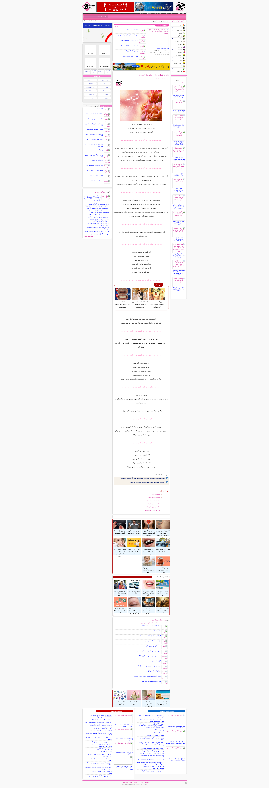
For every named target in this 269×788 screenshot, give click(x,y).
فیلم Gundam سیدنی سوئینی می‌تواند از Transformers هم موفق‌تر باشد (101, 716)
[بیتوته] (89, 11)
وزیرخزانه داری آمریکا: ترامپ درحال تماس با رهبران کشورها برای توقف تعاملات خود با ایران (150, 763)
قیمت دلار (106, 87)
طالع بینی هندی (107, 71)
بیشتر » (116, 25)
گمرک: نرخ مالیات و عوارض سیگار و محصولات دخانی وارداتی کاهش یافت (99, 220)
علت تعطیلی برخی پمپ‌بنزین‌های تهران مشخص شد (176, 726)
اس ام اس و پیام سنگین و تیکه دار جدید (128, 35)
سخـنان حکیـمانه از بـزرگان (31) (94, 139)
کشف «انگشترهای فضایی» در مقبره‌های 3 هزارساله (98, 722)
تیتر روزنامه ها (105, 97)
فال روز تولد (94, 71)
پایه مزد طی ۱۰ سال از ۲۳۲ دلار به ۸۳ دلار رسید (97, 214)
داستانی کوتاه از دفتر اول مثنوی (152, 671)
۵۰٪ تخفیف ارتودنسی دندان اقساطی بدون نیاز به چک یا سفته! (147, 482)
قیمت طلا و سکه (104, 83)
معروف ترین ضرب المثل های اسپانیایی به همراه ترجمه (147, 651)
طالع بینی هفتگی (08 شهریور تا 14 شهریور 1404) (178, 126)
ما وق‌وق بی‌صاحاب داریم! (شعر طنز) (151, 681)
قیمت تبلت (105, 94)
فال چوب (100, 71)
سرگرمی (183, 21)
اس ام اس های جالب (174, 21)
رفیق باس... (100, 149)
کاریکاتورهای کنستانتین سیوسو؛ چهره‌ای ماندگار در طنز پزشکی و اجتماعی (178, 272)
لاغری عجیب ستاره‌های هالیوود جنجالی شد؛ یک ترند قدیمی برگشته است (123, 768)
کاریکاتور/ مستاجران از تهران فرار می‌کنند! (150, 635)
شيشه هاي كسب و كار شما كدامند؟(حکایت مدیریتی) (147, 676)
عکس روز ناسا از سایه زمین (104, 751)
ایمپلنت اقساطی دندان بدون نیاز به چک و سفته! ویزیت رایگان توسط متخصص (143, 478)
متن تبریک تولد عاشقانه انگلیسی (129, 40)
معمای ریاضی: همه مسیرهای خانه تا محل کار (149, 666)
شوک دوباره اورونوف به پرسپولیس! (103, 728)
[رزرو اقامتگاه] (141, 66)
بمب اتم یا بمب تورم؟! (158, 732)
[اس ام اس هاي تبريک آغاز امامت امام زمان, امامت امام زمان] (141, 105)
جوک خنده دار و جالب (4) (153, 504)
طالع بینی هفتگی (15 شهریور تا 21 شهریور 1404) (178, 223)
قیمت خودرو (105, 80)
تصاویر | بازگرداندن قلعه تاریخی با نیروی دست (97, 231)
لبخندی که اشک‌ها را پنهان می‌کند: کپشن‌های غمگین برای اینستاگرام (179, 159)
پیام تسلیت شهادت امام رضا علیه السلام (179, 96)
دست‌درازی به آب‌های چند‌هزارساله (155, 735)
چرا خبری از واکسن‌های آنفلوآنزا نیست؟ (99, 204)
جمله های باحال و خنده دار (153, 500)
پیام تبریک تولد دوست (163, 48)
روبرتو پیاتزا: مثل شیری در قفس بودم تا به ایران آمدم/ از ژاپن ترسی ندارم (100, 745)
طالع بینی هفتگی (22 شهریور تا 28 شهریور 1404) (178, 289)
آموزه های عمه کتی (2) (97, 180)
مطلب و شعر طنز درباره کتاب (95, 129)
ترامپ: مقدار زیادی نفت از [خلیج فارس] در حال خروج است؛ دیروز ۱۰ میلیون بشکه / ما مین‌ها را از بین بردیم (92, 198)
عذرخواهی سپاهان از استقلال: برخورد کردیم (100, 730)
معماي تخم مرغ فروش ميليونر (153, 646)
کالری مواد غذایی (90, 87)
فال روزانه (90, 66)
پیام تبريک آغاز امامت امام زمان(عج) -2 (154, 75)
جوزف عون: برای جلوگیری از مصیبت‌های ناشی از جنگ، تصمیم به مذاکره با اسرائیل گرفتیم (97, 207)
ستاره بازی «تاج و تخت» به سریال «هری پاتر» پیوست (124, 725)
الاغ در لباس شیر (156, 661)
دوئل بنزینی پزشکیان (159, 730)
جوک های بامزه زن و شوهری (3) (94, 165)
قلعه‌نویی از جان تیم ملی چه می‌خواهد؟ (102, 742)
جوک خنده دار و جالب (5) (153, 507)
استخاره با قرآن (104, 66)
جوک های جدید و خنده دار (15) (152, 510)
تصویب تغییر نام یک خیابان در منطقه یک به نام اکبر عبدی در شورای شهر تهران (151, 720)
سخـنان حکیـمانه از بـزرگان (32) (94, 113)
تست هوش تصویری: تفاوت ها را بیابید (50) (150, 656)
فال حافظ (104, 53)
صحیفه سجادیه (90, 97)
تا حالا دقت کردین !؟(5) (154, 497)
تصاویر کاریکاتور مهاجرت (154, 630)
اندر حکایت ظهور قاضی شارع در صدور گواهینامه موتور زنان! (176, 759)
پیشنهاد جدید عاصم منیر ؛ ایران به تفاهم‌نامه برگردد (151, 759)
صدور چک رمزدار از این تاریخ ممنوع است (98, 217)
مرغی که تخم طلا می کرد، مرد (153, 640)
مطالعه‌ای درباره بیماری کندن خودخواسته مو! (100, 776)
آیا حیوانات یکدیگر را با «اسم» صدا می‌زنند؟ (101, 725)
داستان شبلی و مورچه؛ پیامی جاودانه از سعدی (179, 111)
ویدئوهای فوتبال (90, 83)
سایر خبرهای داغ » (88, 236)
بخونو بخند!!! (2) (156, 494)
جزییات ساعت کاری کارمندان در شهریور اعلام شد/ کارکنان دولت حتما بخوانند (175, 743)
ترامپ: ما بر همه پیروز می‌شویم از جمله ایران (152, 748)
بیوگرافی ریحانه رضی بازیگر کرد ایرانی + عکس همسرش (178, 143)
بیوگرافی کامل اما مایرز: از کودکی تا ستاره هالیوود (178, 190)
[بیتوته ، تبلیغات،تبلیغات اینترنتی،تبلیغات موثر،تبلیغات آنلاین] (115, 7)
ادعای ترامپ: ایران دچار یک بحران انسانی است (152, 771)
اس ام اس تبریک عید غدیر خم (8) (129, 45)
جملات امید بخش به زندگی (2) (95, 119)
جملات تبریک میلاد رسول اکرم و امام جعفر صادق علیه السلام (178, 255)
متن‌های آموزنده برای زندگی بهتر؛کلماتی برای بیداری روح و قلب (179, 206)
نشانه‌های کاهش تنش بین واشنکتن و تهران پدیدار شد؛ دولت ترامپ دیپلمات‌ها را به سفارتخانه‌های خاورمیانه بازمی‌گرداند (151, 755)
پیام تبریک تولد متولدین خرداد (130, 56)
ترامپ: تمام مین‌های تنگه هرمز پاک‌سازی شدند (152, 751)
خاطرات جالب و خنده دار (96, 175)
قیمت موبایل (105, 90)
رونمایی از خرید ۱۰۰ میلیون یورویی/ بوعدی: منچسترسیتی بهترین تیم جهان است (98, 211)
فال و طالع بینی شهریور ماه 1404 (178, 174)
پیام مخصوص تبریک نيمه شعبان (95, 170)
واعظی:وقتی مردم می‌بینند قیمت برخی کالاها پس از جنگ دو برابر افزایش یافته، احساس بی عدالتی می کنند (150, 744)
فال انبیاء (90, 53)
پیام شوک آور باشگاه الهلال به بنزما (103, 749)
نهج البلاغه (91, 94)
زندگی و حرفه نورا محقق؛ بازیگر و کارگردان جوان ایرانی (178, 239)
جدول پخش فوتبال (89, 90)
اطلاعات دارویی (90, 80)
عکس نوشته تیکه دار (97, 108)
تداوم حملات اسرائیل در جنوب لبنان (100, 234)
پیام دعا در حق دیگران (132, 29)
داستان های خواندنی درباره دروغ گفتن (151, 625)
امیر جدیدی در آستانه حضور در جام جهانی (101, 719)
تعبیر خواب (87, 71)
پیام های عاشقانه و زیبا (132, 51)
